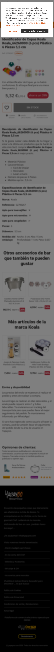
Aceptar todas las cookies (34, 31)
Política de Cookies (13, 25)
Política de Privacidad (36, 23)
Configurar (13, 31)
